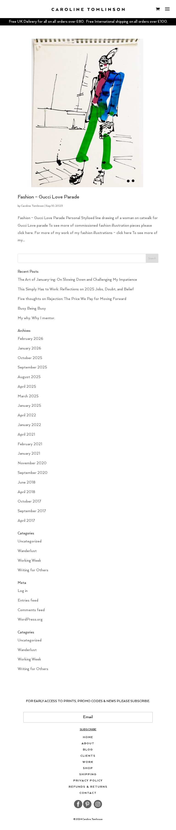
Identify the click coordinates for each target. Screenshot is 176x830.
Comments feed (31, 610)
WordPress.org (30, 619)
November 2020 (32, 463)
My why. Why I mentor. (36, 318)
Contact (88, 793)
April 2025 (27, 387)
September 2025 (32, 367)
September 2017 (32, 511)
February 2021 (30, 444)
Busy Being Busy (32, 308)
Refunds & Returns (88, 787)
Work (88, 762)
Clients (88, 756)
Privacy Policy (88, 780)
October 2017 (29, 501)
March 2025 (28, 396)
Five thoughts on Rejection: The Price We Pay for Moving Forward (72, 299)
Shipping (88, 774)
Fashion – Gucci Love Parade (48, 197)
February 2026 (30, 339)
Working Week (29, 560)
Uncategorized (29, 541)
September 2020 (32, 473)
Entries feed (28, 600)
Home (88, 737)
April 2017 (26, 521)
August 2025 (29, 377)
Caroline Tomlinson (32, 206)
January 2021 (29, 453)
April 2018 (26, 492)
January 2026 (29, 348)
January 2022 (29, 425)
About (88, 743)
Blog (88, 749)
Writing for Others (33, 570)
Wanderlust (27, 551)
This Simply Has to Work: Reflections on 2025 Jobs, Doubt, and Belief (76, 289)
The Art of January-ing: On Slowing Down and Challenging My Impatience (77, 280)
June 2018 (26, 482)
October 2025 (30, 358)
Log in (23, 591)
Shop (88, 768)
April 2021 (26, 434)
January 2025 (29, 406)
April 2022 (27, 415)
